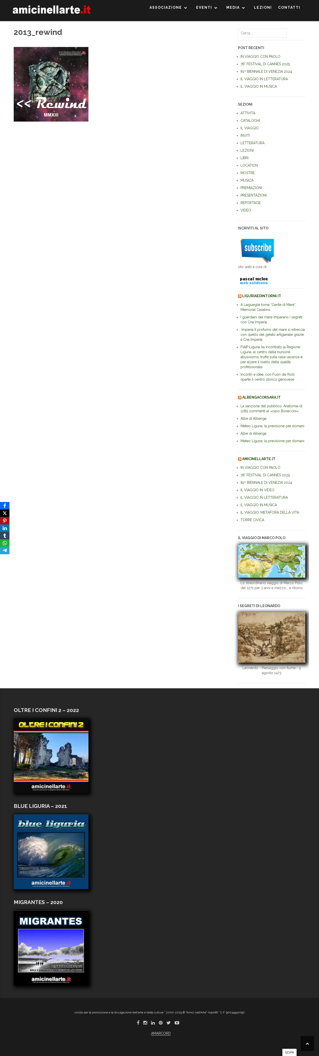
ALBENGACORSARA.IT (261, 397)
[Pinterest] (4, 520)
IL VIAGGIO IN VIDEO (257, 490)
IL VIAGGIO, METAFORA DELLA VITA (269, 512)
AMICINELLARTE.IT (258, 459)
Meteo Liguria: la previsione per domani (272, 426)
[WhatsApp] (4, 543)
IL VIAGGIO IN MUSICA (258, 86)
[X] (4, 513)
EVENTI (204, 7)
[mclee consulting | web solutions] (256, 280)
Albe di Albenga (253, 419)
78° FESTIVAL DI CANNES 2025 (265, 64)
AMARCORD (161, 1033)
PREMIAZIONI (251, 188)
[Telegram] (4, 550)
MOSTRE (247, 173)
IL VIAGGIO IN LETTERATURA (264, 79)
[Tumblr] (4, 535)
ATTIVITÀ (247, 113)
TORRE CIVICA (252, 520)
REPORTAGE (250, 203)
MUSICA (246, 180)
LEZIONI (263, 7)
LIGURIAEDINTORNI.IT (261, 296)
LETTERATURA (252, 143)
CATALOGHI (250, 121)
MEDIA (233, 7)
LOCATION (249, 165)
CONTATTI (289, 7)
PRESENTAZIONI (253, 195)
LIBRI (244, 158)
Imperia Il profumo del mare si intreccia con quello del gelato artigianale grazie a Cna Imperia (272, 335)
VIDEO (245, 210)
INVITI (245, 136)
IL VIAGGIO (249, 128)
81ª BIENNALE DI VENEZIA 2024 (266, 71)
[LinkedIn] (4, 528)
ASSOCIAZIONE (166, 7)
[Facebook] (4, 505)
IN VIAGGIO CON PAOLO (260, 57)
